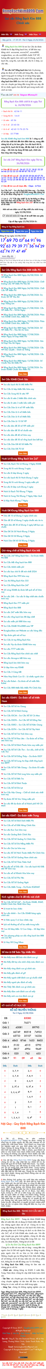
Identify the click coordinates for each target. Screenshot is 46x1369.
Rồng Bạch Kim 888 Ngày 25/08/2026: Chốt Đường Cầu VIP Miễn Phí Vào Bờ (22, 282)
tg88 (22, 1315)
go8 (16, 1315)
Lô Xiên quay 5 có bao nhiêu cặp (18, 919)
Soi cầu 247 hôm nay (29, 1364)
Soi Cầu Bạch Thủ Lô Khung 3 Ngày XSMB (22, 463)
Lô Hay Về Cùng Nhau (13, 942)
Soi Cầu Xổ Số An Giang (15, 706)
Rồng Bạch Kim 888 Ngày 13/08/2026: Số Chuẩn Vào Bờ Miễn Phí (21, 361)
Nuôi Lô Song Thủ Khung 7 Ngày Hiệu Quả (23, 495)
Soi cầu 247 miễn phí (35, 1362)
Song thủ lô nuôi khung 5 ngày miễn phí (21, 482)
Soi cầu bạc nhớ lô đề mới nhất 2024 (20, 571)
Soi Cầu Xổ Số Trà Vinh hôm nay (18, 733)
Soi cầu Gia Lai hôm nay (14, 848)
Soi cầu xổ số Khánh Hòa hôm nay (19, 873)
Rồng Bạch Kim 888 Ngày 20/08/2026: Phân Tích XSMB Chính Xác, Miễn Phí (22, 315)
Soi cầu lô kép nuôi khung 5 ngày (18, 486)
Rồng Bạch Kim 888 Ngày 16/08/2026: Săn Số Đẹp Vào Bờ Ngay (22, 341)
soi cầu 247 (28, 1366)
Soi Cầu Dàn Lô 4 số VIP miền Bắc (19, 407)
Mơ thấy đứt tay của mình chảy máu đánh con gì (22, 962)
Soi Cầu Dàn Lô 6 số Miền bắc (17, 411)
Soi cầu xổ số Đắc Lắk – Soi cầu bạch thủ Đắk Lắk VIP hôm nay (22, 867)
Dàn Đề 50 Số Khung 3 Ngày (17, 535)
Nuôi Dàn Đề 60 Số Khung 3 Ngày (19, 540)
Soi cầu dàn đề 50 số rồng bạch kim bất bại (23, 439)
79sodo (4, 1315)
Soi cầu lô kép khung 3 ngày (16, 472)
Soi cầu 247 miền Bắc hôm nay (17, 612)
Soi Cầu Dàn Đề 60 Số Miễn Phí (18, 444)
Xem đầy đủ (7, 256)
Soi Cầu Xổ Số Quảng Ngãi (16, 882)
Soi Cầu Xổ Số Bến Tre (14, 778)
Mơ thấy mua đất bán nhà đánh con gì (21, 957)
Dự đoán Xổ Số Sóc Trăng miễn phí (19, 798)
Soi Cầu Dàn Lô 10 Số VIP (15, 421)
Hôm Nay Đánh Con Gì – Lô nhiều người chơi (24, 676)
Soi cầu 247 (7, 1362)
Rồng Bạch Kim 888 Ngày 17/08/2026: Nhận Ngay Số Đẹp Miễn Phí (20, 335)
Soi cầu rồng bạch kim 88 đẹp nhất (19, 616)
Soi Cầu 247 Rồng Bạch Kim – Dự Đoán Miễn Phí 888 (22, 556)
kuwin (27, 1315)
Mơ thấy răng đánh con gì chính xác (20, 968)
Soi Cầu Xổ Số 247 (11, 1364)
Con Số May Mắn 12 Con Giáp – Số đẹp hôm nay (23, 929)
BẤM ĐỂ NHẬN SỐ (12, 216)
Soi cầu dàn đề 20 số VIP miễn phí (19, 425)
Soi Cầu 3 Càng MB (12, 671)
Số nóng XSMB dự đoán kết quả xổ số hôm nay (21, 590)
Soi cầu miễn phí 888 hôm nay (17, 621)
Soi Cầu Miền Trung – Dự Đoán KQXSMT (22, 886)
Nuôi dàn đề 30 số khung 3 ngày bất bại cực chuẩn (22, 525)
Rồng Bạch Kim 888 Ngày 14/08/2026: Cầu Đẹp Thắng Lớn (22, 355)
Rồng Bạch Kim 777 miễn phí (16, 602)
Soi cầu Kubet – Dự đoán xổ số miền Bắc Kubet (20, 681)
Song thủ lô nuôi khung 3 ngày (17, 468)
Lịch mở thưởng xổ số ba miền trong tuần (21, 924)
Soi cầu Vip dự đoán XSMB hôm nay (20, 644)
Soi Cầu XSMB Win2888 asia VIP (18, 625)
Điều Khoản (25, 1333)
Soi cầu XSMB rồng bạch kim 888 (15, 138)
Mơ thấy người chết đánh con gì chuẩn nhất (23, 977)
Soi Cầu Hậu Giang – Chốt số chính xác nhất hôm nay (22, 793)
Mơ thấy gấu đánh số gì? (15, 972)
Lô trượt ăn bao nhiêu (13, 908)
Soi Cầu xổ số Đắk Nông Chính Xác (19, 825)
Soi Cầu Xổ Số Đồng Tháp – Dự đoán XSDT (23, 756)
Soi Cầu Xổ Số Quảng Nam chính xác (20, 857)
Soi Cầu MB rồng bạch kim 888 (18, 562)
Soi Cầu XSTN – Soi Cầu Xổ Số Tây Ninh (22, 729)
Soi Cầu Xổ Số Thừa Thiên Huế (17, 861)
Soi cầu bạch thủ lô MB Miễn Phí (18, 384)
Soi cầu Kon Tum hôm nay (15, 829)
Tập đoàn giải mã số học (15, 635)
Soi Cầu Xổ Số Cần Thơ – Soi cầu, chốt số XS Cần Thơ (22, 750)
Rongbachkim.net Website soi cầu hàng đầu (23, 630)
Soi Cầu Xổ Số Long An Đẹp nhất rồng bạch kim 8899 (22, 761)
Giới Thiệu (6, 1333)
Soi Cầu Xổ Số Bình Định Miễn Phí (19, 820)
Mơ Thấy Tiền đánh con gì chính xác (19, 986)
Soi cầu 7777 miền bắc (14, 648)
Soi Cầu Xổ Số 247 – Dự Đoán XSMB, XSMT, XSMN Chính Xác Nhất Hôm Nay (22, 902)
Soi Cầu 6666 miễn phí (14, 566)
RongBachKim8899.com (33, 1327)
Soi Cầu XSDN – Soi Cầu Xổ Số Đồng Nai (22, 719)
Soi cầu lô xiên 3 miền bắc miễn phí (19, 402)
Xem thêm (23, 373)
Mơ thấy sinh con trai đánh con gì (18, 995)
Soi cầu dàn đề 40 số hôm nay (17, 434)
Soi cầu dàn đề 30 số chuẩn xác (18, 430)
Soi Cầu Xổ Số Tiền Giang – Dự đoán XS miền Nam (22, 768)
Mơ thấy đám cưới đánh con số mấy (19, 991)
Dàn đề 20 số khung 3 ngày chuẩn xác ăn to (23, 520)
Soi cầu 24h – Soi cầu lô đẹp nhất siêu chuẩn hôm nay (22, 597)
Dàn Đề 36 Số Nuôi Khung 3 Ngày (19, 531)
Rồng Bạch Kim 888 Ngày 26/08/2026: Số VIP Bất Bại (21, 275)
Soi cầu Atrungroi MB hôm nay (17, 658)
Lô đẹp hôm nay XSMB (14, 667)
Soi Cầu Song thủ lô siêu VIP (16, 393)
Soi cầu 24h (19, 1362)
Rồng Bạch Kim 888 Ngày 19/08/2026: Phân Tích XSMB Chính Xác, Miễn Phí (22, 322)
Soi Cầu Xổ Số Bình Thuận (15, 783)
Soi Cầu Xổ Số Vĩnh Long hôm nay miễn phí (23, 773)
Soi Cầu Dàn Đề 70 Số (14, 448)
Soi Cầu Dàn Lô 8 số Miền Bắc (17, 416)
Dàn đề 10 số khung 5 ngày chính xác (20, 515)
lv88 (34, 1315)
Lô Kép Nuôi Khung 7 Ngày (16, 500)
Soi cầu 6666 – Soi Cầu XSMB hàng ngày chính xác (21, 914)
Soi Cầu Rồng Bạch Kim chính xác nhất (21, 653)
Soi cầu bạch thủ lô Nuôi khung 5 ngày (21, 477)
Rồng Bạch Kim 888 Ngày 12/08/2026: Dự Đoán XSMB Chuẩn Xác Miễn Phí (22, 368)
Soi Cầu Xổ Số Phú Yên (14, 877)
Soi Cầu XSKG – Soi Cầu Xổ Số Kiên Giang (23, 724)
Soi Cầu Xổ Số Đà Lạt (13, 787)
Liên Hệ (16, 1333)
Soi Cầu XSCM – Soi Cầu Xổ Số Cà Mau (22, 715)
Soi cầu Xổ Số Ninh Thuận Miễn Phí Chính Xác (24, 852)
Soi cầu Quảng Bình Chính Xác (17, 834)
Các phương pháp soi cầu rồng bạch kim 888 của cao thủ (22, 936)
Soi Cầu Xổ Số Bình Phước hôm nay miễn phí (23, 744)
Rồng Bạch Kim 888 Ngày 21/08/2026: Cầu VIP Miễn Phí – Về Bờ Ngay (22, 308)
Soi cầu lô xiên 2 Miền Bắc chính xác (20, 398)
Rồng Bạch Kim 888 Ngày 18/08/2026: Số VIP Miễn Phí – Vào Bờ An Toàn (21, 328)
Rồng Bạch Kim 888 (12, 607)
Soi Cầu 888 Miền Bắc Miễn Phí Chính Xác (22, 687)
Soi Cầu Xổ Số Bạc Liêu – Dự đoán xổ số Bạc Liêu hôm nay (22, 739)
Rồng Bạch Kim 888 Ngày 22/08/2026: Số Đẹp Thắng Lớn (21, 302)
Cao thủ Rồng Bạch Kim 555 (16, 580)
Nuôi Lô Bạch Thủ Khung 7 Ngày (18, 491)
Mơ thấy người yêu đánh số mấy (18, 982)
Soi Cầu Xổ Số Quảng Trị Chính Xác (20, 838)
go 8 (39, 1315)
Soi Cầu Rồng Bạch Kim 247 (16, 585)
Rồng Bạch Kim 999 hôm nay (16, 575)
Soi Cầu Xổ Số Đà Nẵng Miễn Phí (19, 843)
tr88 (4, 1316)
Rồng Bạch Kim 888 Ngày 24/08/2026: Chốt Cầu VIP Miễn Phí (22, 289)
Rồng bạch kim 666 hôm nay (16, 662)
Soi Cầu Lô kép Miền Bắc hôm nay (19, 388)
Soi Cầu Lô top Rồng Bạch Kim (17, 639)
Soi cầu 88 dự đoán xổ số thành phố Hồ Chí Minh (22, 804)
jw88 (11, 1315)
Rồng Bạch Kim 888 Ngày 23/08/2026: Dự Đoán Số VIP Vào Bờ (22, 295)
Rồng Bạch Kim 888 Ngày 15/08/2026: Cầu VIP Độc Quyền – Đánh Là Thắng (22, 348)
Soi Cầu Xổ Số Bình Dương (15, 710)
